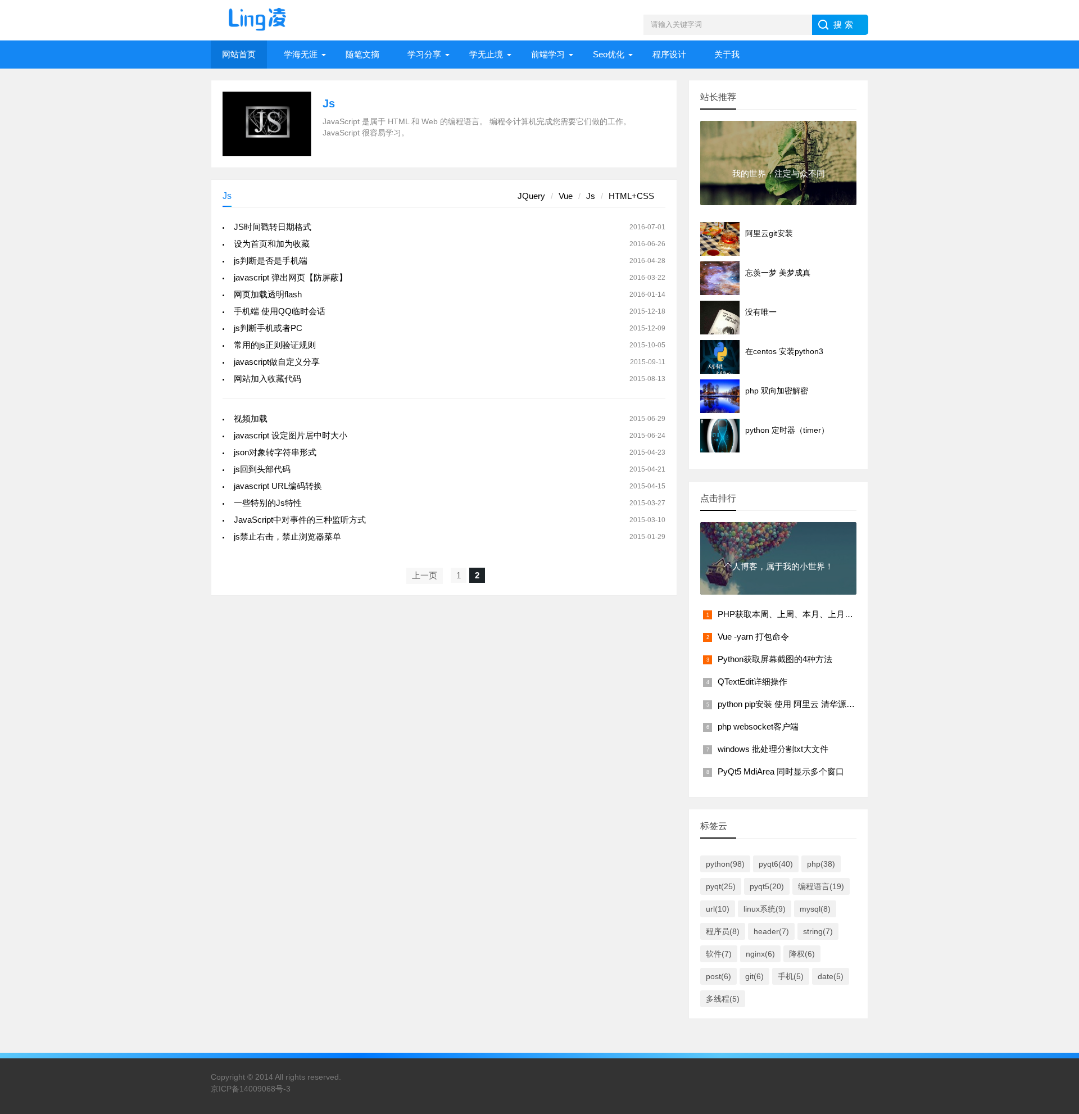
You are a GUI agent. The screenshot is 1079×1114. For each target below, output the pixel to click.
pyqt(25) (721, 886)
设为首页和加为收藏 (272, 243)
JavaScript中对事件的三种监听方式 (300, 519)
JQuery (531, 196)
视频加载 (251, 418)
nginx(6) (760, 953)
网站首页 (239, 54)
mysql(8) (815, 908)
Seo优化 (608, 54)
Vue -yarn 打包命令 (753, 636)
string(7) (818, 931)
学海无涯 (301, 54)
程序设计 (669, 54)
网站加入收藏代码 (267, 378)
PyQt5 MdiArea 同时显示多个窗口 (781, 771)
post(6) (718, 976)
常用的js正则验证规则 (275, 345)
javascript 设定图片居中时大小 (290, 435)
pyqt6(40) (776, 863)
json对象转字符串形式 (275, 452)
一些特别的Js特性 (268, 503)
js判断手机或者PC (268, 328)
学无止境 (486, 54)
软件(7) (719, 953)
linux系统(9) (764, 908)
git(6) (754, 976)
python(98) (725, 863)
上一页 (424, 575)
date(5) (831, 976)
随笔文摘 (362, 54)
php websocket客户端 (758, 726)
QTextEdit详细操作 (752, 681)
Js (329, 103)
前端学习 (548, 54)
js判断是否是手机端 (270, 260)
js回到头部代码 (262, 469)
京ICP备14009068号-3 (251, 1088)
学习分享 (424, 54)
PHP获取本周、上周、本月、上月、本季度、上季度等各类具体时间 (844, 614)
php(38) (821, 863)
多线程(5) (723, 998)
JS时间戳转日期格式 (272, 227)
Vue (566, 196)
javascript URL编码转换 (278, 486)
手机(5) (791, 976)
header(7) (771, 931)
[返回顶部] (1056, 935)
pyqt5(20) (767, 886)
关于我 (727, 54)
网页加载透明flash (268, 294)
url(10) (717, 908)
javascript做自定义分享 (277, 361)
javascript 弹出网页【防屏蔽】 (290, 277)
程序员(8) (723, 931)
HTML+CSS (631, 196)
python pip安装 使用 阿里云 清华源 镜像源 (796, 704)
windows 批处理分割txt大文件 (773, 749)
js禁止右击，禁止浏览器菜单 (287, 536)
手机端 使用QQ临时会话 (279, 311)
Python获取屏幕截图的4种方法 (775, 659)
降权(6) (802, 953)
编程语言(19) (821, 886)
